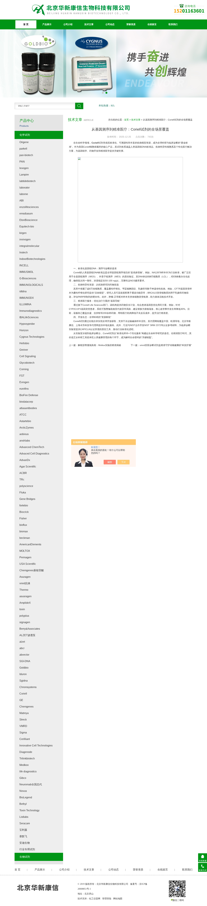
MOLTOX (24, 551)
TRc (21, 479)
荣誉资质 (131, 24)
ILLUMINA (25, 304)
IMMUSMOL (26, 272)
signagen (24, 622)
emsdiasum (26, 213)
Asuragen (25, 576)
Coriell (95, 142)
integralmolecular (29, 246)
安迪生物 (24, 842)
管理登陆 (106, 898)
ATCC (23, 414)
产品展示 (46, 24)
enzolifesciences (29, 207)
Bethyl (23, 804)
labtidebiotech (27, 181)
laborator (24, 187)
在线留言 (152, 24)
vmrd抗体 (24, 583)
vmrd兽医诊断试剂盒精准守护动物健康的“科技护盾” (166, 345)
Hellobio (24, 343)
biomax (23, 531)
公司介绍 (67, 24)
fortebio (23, 505)
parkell (23, 148)
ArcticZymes (26, 427)
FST (21, 375)
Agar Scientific (27, 466)
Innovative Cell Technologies (36, 745)
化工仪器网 (94, 898)
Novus (23, 791)
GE (21, 700)
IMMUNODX (26, 297)
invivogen (25, 239)
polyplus (24, 615)
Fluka (22, 492)
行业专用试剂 (27, 849)
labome (23, 194)
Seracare (24, 823)
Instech (23, 252)
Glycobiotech (26, 362)
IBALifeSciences (28, 317)
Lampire (24, 174)
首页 (126, 119)
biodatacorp (26, 401)
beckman (24, 538)
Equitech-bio (26, 226)
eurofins (24, 388)
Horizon (23, 330)
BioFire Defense (28, 395)
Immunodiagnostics (30, 310)
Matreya (24, 713)
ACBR (23, 473)
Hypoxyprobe (27, 323)
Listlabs (23, 816)
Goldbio (23, 667)
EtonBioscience (28, 220)
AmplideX (25, 602)
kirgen (23, 233)
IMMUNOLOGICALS (31, 285)
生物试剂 (25, 856)
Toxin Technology (29, 810)
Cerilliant (24, 739)
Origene (24, 142)
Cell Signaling (27, 356)
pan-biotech (26, 155)
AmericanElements (30, 544)
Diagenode (25, 752)
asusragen (25, 596)
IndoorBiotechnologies (32, 259)
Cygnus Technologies (31, 336)
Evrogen (24, 382)
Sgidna (23, 680)
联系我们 (173, 24)
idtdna (23, 291)
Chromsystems (28, 687)
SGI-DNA (24, 661)
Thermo (23, 589)
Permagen (25, 557)
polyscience (26, 486)
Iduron (23, 674)
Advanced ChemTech (31, 447)
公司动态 (109, 24)
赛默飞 (23, 836)
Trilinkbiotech (27, 758)
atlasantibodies (28, 408)
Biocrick (24, 512)
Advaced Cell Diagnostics (34, 453)
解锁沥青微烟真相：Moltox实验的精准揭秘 (99, 345)
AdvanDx (24, 460)
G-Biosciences (27, 278)
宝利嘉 (23, 829)
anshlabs (24, 440)
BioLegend (25, 797)
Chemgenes (26, 706)
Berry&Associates (29, 628)
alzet (22, 641)
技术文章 (88, 24)
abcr (21, 648)
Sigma (23, 732)
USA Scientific (27, 563)
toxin (22, 609)
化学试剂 (25, 134)
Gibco (22, 778)
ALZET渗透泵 (27, 635)
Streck (23, 719)
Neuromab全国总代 (30, 784)
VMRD (23, 726)
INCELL (24, 265)
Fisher (23, 518)
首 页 (25, 24)
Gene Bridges (27, 499)
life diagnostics (28, 771)
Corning (24, 369)
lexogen (24, 168)
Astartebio (25, 421)
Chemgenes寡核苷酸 (31, 570)
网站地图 (117, 898)
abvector (24, 654)
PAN (22, 161)
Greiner (23, 349)
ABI (21, 200)
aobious (24, 434)
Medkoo (24, 765)
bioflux (23, 525)
